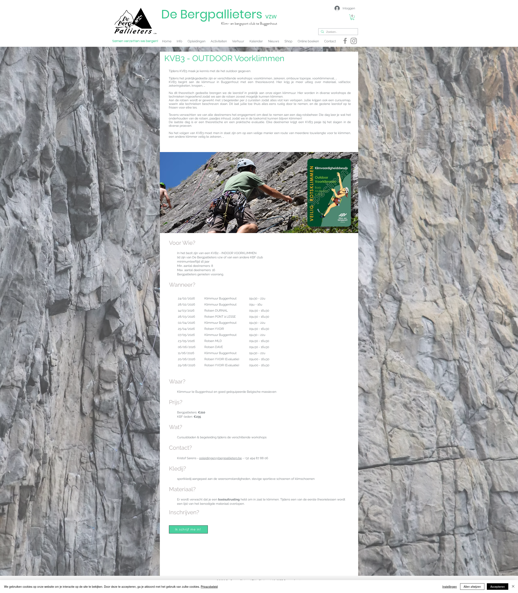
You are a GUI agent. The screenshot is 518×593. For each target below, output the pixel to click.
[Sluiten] (513, 586)
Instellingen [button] (449, 586)
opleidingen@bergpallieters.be (220, 458)
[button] (352, 17)
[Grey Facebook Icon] (345, 41)
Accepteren (497, 586)
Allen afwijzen (472, 586)
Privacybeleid (209, 586)
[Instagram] (353, 41)
